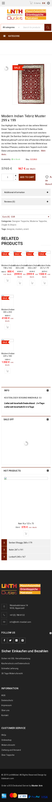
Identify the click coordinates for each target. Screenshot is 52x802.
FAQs (3, 735)
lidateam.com (7, 778)
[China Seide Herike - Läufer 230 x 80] (11, 432)
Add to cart (27, 177)
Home (4, 43)
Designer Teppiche (12, 47)
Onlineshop (6, 740)
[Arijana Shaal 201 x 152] (11, 451)
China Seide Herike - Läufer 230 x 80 (32, 428)
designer (10, 229)
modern (19, 229)
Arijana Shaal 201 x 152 (31, 446)
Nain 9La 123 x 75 (26, 523)
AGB (3, 695)
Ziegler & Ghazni (8, 225)
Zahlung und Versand (11, 750)
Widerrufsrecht (8, 745)
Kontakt (4, 715)
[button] (7, 280)
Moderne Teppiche (22, 43)
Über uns (5, 710)
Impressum (6, 705)
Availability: (6, 159)
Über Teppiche (7, 755)
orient (26, 229)
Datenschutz (7, 700)
